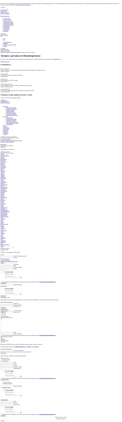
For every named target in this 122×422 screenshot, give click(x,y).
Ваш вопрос (17, 404)
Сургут (2, 173)
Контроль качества (7, 21)
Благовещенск (4, 184)
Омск (2, 217)
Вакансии (5, 130)
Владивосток (4, 188)
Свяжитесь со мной (5, 51)
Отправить (3, 100)
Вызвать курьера (10, 110)
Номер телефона (18, 267)
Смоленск (3, 228)
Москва (2, 154)
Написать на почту (7, 383)
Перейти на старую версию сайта (9, 136)
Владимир (3, 190)
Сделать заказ (6, 18)
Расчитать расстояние (11, 109)
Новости (5, 126)
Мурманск (3, 209)
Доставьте (3, 147)
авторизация (4, 286)
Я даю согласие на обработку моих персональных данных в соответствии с (29, 281)
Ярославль (3, 178)
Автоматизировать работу (12, 123)
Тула (2, 235)
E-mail (15, 365)
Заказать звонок (7, 382)
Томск (2, 234)
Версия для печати (5, 61)
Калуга (2, 198)
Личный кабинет (7, 42)
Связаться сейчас (6, 387)
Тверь (2, 231)
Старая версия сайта (8, 22)
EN (4, 39)
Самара (2, 226)
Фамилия (16, 264)
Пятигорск (3, 170)
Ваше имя (16, 303)
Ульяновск (3, 238)
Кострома (3, 165)
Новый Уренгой (4, 216)
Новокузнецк (4, 212)
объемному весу (57, 59)
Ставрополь (3, 230)
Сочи (2, 229)
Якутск (2, 245)
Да (1, 151)
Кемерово (3, 200)
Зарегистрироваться (5, 260)
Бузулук (2, 186)
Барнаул (2, 183)
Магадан (3, 168)
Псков (2, 223)
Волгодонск (3, 162)
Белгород (3, 156)
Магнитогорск (4, 207)
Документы (6, 30)
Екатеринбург (4, 191)
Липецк (2, 206)
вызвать (3, 339)
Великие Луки (4, 187)
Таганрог (3, 174)
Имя (15, 265)
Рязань (2, 225)
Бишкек (2, 158)
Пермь (2, 221)
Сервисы (5, 106)
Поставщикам (9, 124)
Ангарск (3, 181)
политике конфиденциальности (23, 4)
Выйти (5, 46)
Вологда (3, 163)
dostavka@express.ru (5, 102)
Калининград (4, 197)
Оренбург (3, 219)
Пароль (15, 257)
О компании (6, 27)
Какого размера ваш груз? (7, 317)
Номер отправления (19, 350)
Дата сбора (16, 312)
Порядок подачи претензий (7, 141)
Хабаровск (3, 240)
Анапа (2, 179)
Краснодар (3, 204)
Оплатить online (7, 19)
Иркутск (3, 195)
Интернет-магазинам (8, 25)
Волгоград (3, 160)
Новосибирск (4, 215)
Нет (3, 254)
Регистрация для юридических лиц (9, 261)
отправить (3, 296)
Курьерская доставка (8, 23)
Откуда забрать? (18, 310)
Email (15, 268)
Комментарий (17, 368)
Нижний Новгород (5, 211)
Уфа (2, 239)
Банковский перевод (11, 112)
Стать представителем (11, 121)
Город (15, 363)
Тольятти (3, 233)
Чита (2, 243)
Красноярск (3, 167)
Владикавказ (4, 159)
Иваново (3, 192)
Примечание (17, 306)
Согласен (3, 7)
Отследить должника (11, 114)
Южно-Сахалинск (5, 244)
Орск (2, 220)
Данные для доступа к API (9, 44)
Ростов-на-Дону (4, 224)
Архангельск (4, 182)
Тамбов (2, 176)
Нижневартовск (4, 35)
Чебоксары (3, 242)
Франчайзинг (6, 26)
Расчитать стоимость (11, 107)
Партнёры (5, 133)
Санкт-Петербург (5, 155)
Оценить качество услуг (12, 115)
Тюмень (2, 237)
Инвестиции (6, 28)
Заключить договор (11, 120)
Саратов (3, 172)
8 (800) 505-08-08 (5, 49)
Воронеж (3, 164)
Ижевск (2, 193)
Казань (2, 196)
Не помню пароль (5, 259)
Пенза (2, 169)
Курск (2, 205)
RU (1, 36)
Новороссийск (4, 214)
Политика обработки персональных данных (11, 140)
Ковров (2, 202)
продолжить (3, 283)
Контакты (5, 31)
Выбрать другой (6, 151)
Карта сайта (3, 144)
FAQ (4, 125)
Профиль (5, 43)
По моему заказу (6, 359)
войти (2, 262)
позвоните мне (4, 400)
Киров (2, 201)
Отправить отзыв (4, 379)
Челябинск (3, 177)
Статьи (5, 134)
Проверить (3, 353)
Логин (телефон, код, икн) (20, 256)
